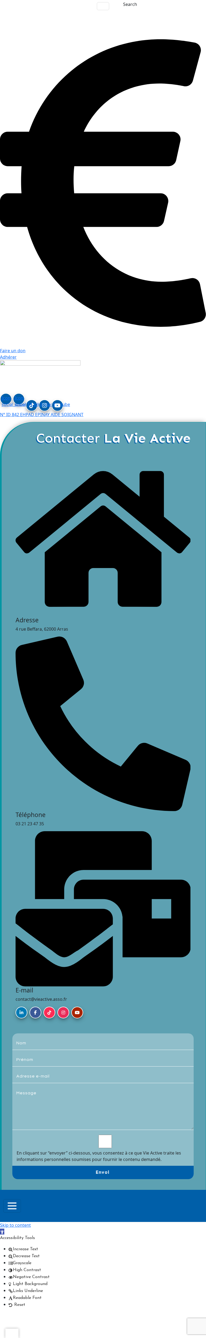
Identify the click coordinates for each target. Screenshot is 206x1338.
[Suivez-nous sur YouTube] (77, 1012)
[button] (2, 1232)
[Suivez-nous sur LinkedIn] (21, 1012)
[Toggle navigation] (103, 6)
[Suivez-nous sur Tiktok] (49, 1012)
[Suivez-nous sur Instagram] (63, 1012)
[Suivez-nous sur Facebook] (35, 1012)
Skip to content (15, 1225)
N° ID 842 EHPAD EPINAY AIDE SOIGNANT (41, 414)
